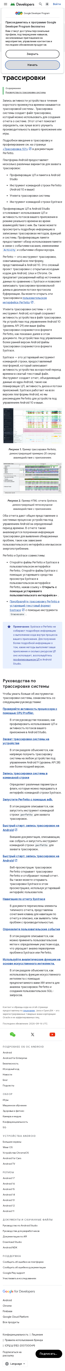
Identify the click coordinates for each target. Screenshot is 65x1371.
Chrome (7, 1305)
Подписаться (49, 1354)
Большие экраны (12, 1141)
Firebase (7, 1311)
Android (7, 1052)
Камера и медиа (12, 1116)
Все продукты (11, 1322)
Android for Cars (12, 1158)
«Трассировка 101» (15, 149)
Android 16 (9, 1183)
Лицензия (37, 1334)
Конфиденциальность (15, 1121)
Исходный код (11, 1069)
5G (4, 1127)
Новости (7, 1074)
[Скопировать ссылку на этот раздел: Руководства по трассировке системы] (52, 687)
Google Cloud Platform (16, 1316)
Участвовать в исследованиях (19, 1278)
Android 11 (8, 1211)
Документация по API (15, 1236)
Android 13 (9, 1200)
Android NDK (10, 1247)
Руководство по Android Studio (20, 1225)
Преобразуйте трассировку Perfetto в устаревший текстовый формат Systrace (34, 606)
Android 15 (9, 1189)
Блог (5, 1080)
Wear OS (8, 1147)
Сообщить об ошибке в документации (24, 1267)
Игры (5, 1099)
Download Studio (12, 1242)
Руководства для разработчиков (21, 1231)
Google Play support (14, 1272)
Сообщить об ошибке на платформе (23, 1261)
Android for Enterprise (15, 1058)
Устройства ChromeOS (16, 1152)
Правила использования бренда (24, 1340)
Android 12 (9, 1205)
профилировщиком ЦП (26, 659)
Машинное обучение (15, 1105)
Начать (32, 65)
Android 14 (9, 1194)
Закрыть (32, 54)
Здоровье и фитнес (13, 1110)
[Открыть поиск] (40, 4)
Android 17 (9, 1178)
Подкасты (8, 1085)
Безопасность (10, 1063)
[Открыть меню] (5, 4)
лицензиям (29, 1010)
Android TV (9, 1163)
